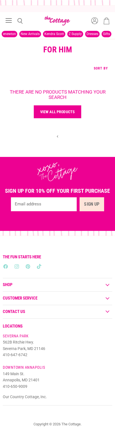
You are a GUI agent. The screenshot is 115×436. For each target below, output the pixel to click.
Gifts (106, 34)
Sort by (101, 68)
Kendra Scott (54, 34)
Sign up (91, 204)
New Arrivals (30, 34)
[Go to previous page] (57, 136)
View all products (57, 112)
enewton (9, 34)
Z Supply (75, 34)
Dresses (92, 34)
